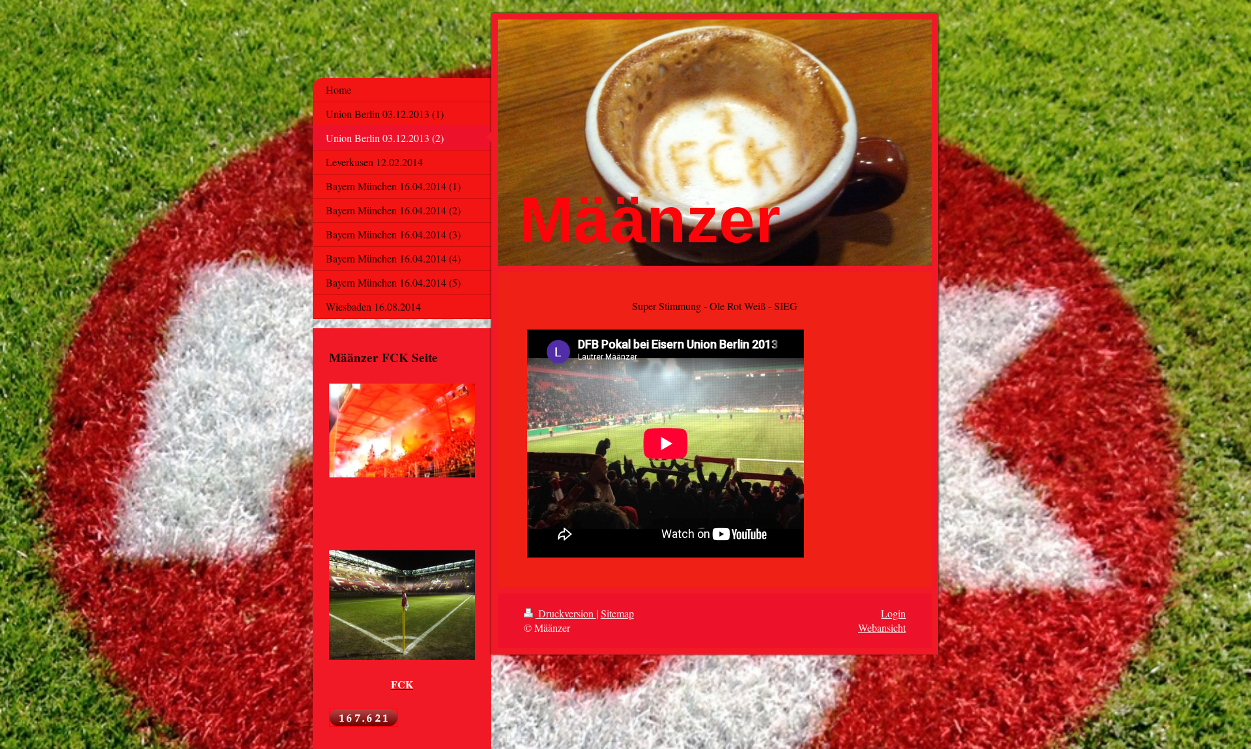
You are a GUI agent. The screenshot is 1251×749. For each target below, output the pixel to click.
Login (893, 613)
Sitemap (617, 613)
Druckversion (566, 613)
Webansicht (882, 627)
